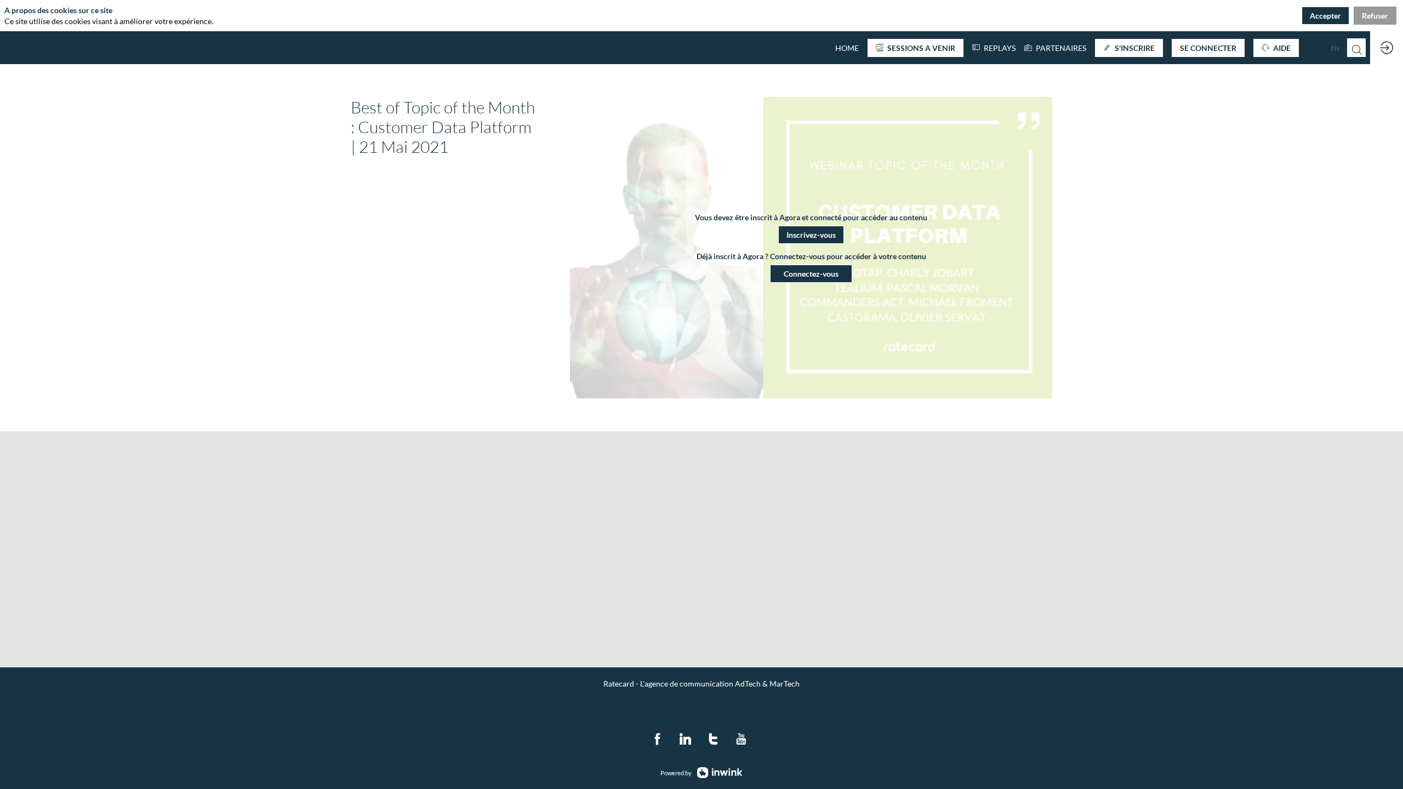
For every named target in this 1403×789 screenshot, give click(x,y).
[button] (915, 48)
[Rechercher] (1356, 47)
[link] (1055, 47)
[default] (847, 47)
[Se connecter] (1386, 47)
